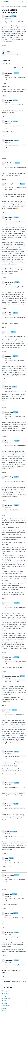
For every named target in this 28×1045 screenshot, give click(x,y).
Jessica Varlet (9, 412)
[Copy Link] (6, 23)
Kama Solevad (9, 803)
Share (4, 45)
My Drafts (14, 1003)
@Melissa (4, 487)
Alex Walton (8, 831)
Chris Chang (8, 100)
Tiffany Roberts (9, 960)
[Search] (23, 1)
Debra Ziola (8, 386)
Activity (4, 996)
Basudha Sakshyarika (20, 20)
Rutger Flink (8, 894)
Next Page (7, 981)
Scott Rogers (8, 356)
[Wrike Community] (7, 1)
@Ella (3, 516)
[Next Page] (22, 67)
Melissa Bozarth (9, 282)
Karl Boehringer (9, 782)
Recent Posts (5, 993)
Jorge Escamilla (9, 657)
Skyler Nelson (9, 312)
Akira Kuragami (9, 73)
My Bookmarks (14, 998)
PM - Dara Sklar (9, 932)
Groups (4, 1008)
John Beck (8, 16)
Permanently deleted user (12, 184)
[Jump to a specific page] (25, 67)
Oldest (8, 64)
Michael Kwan (9, 913)
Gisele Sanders (9, 751)
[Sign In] (25, 1)
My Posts (14, 1000)
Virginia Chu (8, 121)
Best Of (4, 1010)
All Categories (6, 991)
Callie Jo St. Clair (9, 163)
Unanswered (14, 1005)
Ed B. (6, 858)
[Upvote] (3, 52)
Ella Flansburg (9, 217)
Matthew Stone (9, 140)
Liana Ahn (8, 332)
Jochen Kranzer (9, 875)
